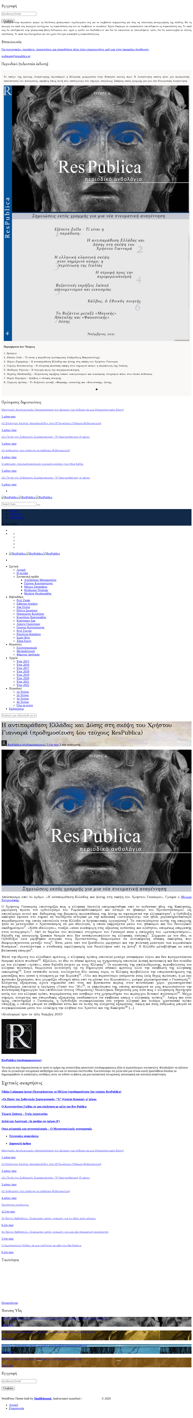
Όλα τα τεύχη (25, 705)
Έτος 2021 (23, 681)
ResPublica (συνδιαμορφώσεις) (26, 744)
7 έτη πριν (8, 1352)
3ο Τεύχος (23, 698)
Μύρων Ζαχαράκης (35, 586)
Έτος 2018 (23, 671)
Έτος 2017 (23, 668)
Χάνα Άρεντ (24, 641)
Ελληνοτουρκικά (27, 647)
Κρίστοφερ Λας (26, 620)
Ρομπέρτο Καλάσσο (29, 634)
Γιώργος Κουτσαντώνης (38, 583)
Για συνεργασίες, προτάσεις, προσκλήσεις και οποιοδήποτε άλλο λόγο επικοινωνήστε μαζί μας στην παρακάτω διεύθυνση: (75, 49)
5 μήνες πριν (9, 470)
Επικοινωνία (16, 517)
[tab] (100, 1136)
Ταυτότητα (15, 514)
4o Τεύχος (23, 702)
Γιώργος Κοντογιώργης (30, 627)
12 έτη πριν (8, 1211)
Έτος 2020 (23, 678)
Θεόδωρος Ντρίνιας (36, 590)
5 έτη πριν (53, 744)
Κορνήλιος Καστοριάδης (31, 617)
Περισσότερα (10, 1302)
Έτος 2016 (23, 664)
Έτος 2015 (23, 661)
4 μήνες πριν (9, 457)
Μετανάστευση (26, 651)
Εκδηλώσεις (16, 708)
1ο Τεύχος (23, 691)
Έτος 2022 (23, 685)
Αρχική (13, 510)
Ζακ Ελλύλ (23, 607)
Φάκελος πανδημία (28, 654)
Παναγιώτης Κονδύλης (30, 613)
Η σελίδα (22, 573)
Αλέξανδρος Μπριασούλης (40, 580)
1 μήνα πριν (9, 416)
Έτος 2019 (23, 674)
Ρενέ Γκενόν (24, 630)
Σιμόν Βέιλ (23, 637)
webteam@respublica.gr (16, 56)
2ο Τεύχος (23, 695)
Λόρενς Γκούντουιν (28, 624)
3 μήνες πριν (9, 430)
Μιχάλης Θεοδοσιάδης (37, 593)
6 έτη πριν (8, 1225)
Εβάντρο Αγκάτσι (27, 603)
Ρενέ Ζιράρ (23, 600)
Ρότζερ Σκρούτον (27, 610)
